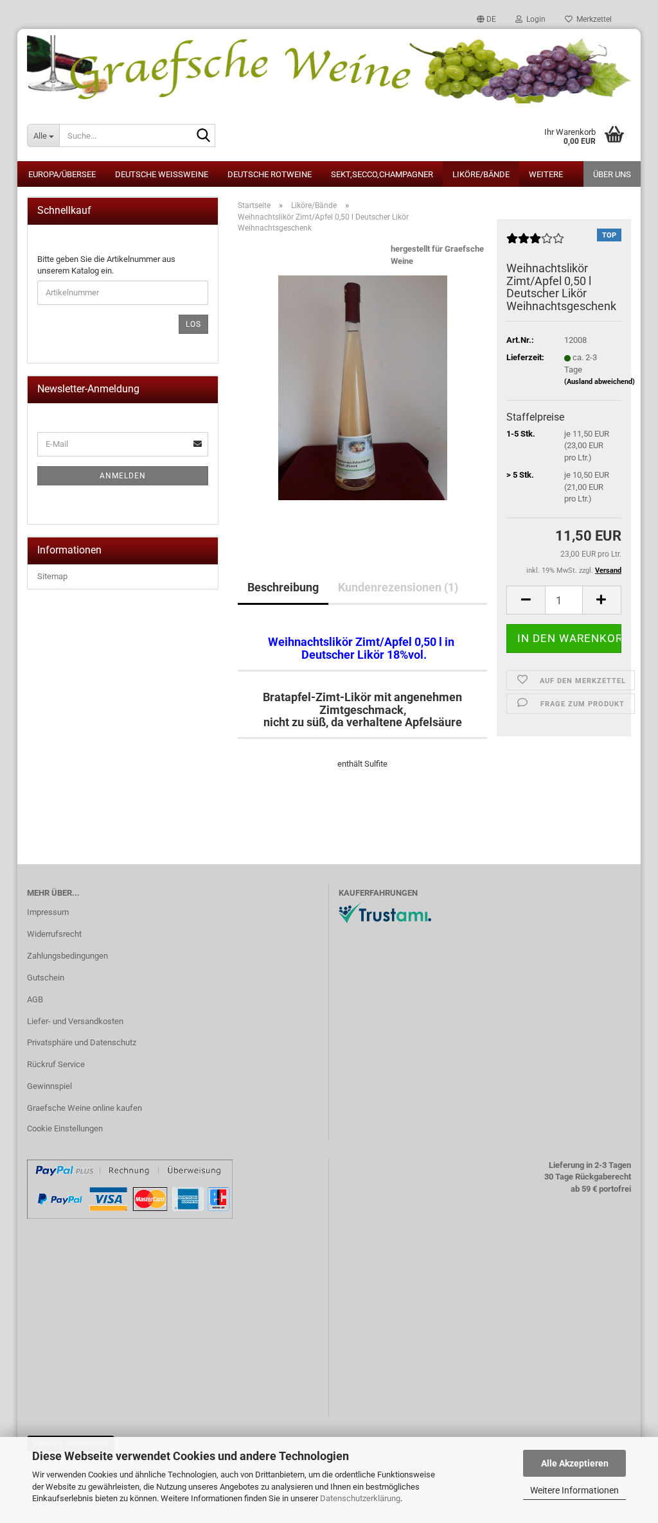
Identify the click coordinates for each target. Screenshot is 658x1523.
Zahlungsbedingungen (67, 956)
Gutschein (45, 977)
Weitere (546, 174)
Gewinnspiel (49, 1086)
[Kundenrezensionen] (535, 243)
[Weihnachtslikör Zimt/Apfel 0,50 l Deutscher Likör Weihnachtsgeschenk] (362, 387)
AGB (35, 999)
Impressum (48, 912)
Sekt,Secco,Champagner (382, 174)
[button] (486, 19)
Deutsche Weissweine (161, 174)
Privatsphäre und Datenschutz (81, 1042)
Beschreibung (283, 587)
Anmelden (123, 475)
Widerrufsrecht (54, 934)
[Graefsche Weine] (329, 69)
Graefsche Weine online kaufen (84, 1108)
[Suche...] (203, 136)
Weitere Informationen (574, 1490)
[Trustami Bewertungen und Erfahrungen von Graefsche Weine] (385, 913)
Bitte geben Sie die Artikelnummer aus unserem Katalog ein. (106, 265)
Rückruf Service (56, 1064)
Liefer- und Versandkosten (75, 1021)
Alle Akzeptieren (575, 1463)
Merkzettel (592, 19)
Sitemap (52, 576)
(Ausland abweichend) (599, 382)
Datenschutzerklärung (360, 1498)
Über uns (612, 174)
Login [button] (534, 19)
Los (193, 324)
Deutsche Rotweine (269, 174)
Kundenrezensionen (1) (398, 587)
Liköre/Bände (481, 174)
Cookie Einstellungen (65, 1128)
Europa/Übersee (62, 174)
